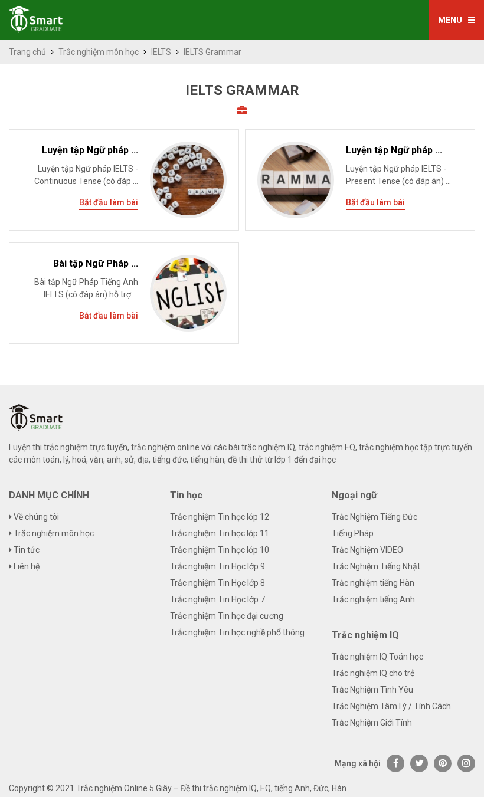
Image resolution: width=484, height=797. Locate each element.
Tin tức (26, 550)
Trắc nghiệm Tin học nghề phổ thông (237, 632)
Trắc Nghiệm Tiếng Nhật (376, 566)
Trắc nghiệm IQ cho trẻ (373, 673)
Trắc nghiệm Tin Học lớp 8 (217, 583)
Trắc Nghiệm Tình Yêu (372, 689)
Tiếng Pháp (353, 533)
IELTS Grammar (242, 90)
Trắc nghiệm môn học (98, 52)
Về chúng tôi (35, 517)
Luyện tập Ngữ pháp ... (90, 150)
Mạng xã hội (358, 763)
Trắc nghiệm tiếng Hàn (373, 583)
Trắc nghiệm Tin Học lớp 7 (217, 599)
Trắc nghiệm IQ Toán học (377, 656)
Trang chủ (27, 52)
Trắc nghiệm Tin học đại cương (226, 616)
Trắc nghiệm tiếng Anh (373, 599)
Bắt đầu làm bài (108, 202)
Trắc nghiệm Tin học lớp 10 (219, 550)
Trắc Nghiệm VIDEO (367, 550)
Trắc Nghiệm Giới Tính (372, 722)
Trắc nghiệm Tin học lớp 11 (219, 533)
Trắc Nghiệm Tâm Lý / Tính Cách (391, 706)
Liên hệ (26, 566)
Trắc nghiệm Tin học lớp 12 (219, 517)
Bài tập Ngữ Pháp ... (95, 263)
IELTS (161, 52)
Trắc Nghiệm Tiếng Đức (374, 517)
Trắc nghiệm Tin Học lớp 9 (217, 566)
